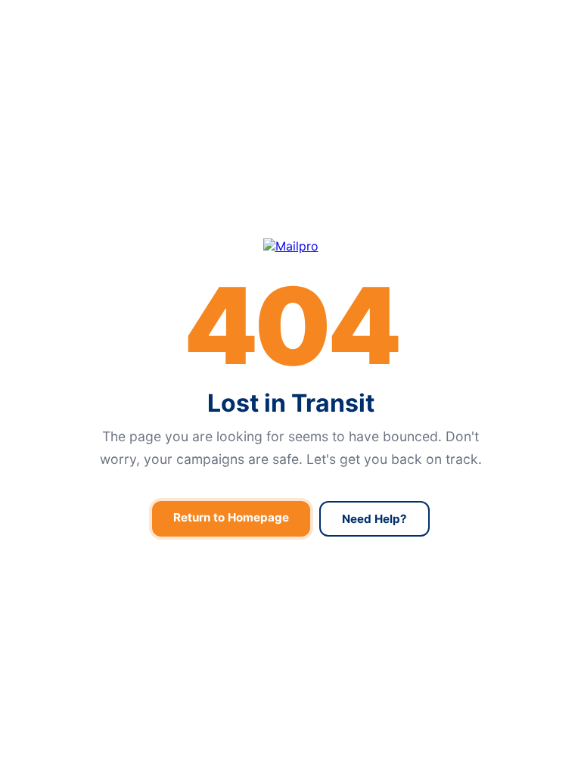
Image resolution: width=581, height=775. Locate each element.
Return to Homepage (231, 517)
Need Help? (374, 519)
